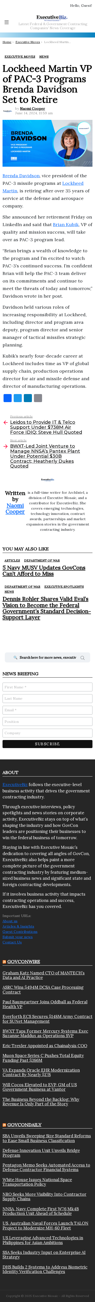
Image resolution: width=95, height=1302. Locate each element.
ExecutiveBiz (15, 784)
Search (83, 659)
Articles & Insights (18, 926)
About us (10, 921)
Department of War (42, 560)
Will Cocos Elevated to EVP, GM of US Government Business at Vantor (40, 1087)
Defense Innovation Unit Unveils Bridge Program (41, 1152)
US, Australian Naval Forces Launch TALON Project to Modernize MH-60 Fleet (45, 1225)
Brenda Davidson (21, 176)
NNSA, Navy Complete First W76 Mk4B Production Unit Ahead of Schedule (41, 1211)
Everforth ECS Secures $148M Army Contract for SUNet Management (47, 1019)
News (9, 591)
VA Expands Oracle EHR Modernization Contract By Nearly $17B (41, 1072)
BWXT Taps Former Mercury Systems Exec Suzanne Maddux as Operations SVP (45, 1033)
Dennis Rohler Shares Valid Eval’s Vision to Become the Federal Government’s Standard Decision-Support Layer (47, 608)
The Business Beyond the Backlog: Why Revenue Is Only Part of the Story (41, 1101)
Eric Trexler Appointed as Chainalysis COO (45, 1045)
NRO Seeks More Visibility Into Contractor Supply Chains (44, 1196)
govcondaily (24, 1125)
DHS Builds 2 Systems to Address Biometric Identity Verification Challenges (45, 1269)
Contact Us (12, 942)
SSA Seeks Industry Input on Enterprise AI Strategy (44, 1254)
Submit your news (18, 937)
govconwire (23, 961)
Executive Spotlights (64, 586)
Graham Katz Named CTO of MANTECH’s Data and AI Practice (44, 975)
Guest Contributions (20, 931)
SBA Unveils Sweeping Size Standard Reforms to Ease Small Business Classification (47, 1138)
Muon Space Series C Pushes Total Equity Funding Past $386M (43, 1058)
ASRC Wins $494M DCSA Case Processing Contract (43, 989)
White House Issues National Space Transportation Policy (37, 1182)
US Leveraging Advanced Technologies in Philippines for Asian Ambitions (43, 1240)
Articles (12, 560)
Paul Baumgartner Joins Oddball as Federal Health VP (45, 1004)
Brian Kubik (66, 224)
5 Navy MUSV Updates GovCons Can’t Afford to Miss (44, 570)
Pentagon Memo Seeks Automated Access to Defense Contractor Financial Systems (46, 1167)
